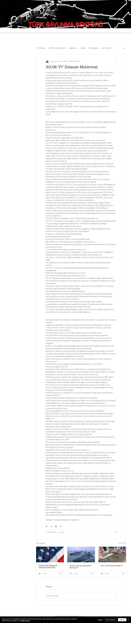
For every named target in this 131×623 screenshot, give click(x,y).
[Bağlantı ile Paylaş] (61, 526)
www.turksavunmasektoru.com (70, 616)
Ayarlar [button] (100, 620)
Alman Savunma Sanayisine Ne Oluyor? (80, 567)
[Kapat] (129, 619)
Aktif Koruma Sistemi (57, 48)
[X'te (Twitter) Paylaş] (51, 526)
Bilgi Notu (73, 48)
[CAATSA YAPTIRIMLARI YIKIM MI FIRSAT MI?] (50, 554)
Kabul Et (122, 620)
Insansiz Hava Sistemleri (61, 520)
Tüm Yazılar (40, 48)
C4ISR (83, 48)
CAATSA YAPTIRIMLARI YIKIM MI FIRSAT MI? (47, 567)
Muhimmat (74, 520)
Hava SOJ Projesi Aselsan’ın (112, 566)
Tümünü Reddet (110, 620)
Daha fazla (106, 48)
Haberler (49, 520)
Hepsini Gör (122, 543)
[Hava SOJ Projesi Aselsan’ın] (112, 554)
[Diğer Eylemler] (115, 61)
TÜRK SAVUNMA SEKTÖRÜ (65, 24)
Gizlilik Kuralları (25, 621)
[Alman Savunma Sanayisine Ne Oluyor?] (81, 554)
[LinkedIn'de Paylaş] (56, 526)
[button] (124, 48)
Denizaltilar (93, 48)
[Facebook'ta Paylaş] (46, 526)
